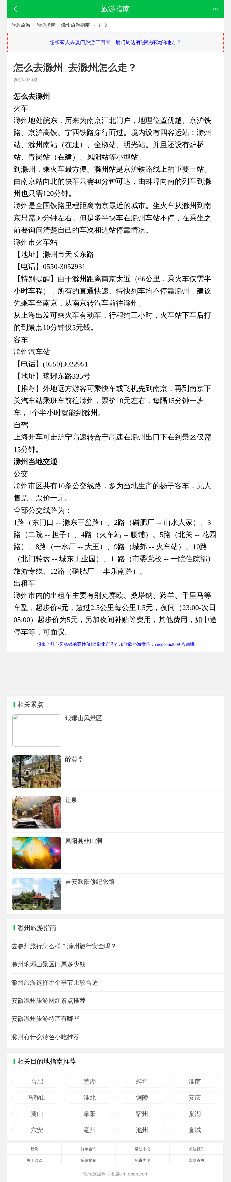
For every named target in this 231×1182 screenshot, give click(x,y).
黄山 (37, 1113)
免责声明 (142, 1160)
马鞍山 (37, 1097)
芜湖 (89, 1081)
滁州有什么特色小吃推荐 (45, 1036)
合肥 (37, 1081)
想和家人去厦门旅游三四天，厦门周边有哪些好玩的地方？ (115, 42)
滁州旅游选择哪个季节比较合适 (54, 982)
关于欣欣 (34, 1160)
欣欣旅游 (20, 25)
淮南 (194, 1081)
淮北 (89, 1097)
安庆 (194, 1097)
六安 (37, 1129)
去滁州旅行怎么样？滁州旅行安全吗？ (64, 946)
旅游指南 (45, 25)
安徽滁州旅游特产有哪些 (45, 1018)
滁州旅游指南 (75, 25)
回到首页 (197, 1160)
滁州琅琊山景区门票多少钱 (48, 964)
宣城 (194, 1129)
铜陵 (142, 1097)
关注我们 (197, 1149)
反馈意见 (88, 1160)
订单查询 (88, 1149)
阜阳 (89, 1113)
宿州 (142, 1113)
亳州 (89, 1129)
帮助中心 (142, 1149)
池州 (142, 1129)
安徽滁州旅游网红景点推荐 (48, 1000)
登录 (34, 1149)
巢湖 (194, 1113)
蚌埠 (142, 1081)
